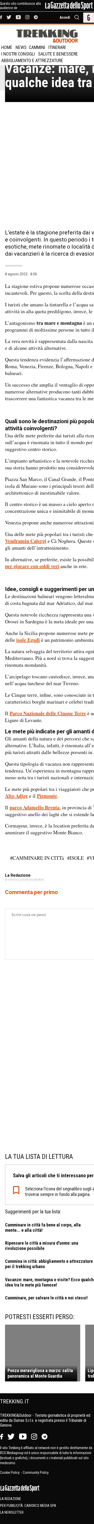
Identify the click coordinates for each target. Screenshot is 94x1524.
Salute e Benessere (58, 54)
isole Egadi (28, 640)
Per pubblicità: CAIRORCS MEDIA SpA (28, 1506)
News (21, 47)
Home (6, 47)
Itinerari (57, 47)
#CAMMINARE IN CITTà (37, 857)
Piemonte (47, 795)
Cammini (37, 47)
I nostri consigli (18, 54)
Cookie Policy (10, 1472)
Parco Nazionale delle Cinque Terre (48, 713)
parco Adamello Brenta (35, 807)
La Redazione (10, 1499)
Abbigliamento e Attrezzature (32, 60)
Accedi (65, 17)
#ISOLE (75, 857)
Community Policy (36, 1472)
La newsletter (12, 1512)
